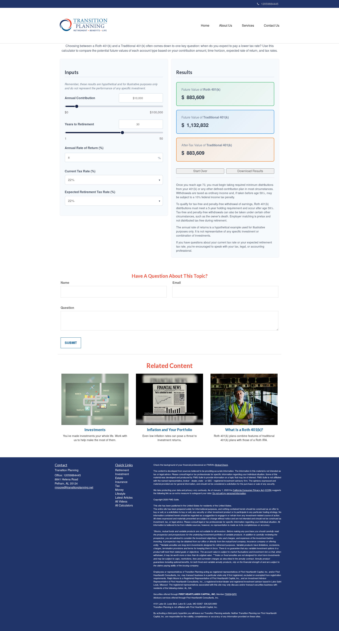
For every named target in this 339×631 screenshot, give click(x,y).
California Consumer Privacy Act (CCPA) (252, 490)
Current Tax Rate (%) (80, 171)
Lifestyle (120, 493)
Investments (95, 430)
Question (67, 308)
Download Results (250, 171)
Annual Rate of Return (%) (84, 148)
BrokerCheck (221, 464)
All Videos (121, 501)
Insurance (121, 482)
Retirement (122, 470)
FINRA (228, 594)
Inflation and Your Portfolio (169, 430)
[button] (225, 25)
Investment (122, 474)
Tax (117, 486)
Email (176, 282)
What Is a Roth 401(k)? (244, 430)
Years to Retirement (79, 124)
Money (119, 490)
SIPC (234, 594)
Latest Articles (124, 497)
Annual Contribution (80, 98)
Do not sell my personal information (229, 493)
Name (65, 282)
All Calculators (124, 505)
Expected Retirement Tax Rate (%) (90, 192)
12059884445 (269, 4)
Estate (119, 478)
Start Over (200, 171)
